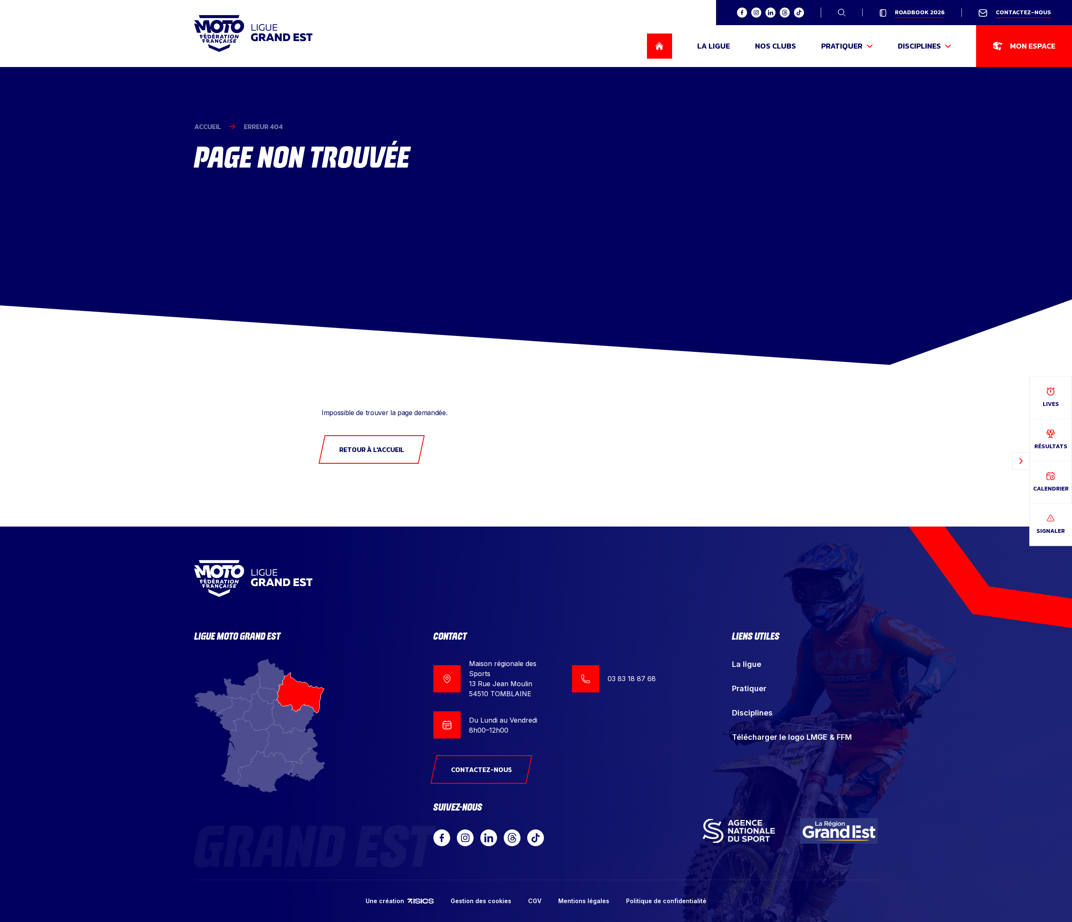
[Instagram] (465, 837)
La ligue (746, 664)
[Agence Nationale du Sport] (739, 831)
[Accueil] (253, 33)
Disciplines (752, 712)
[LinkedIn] (488, 837)
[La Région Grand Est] (839, 831)
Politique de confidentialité (666, 900)
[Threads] (512, 837)
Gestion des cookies (481, 900)
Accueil (207, 126)
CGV (534, 900)
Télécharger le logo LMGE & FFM (792, 737)
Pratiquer (749, 688)
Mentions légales (583, 900)
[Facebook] (441, 837)
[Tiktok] (535, 837)
